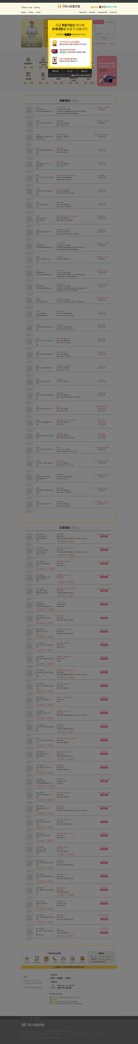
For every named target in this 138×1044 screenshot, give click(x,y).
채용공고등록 (82, 12)
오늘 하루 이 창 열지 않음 (80, 75)
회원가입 (55, 71)
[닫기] (89, 75)
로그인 (69, 71)
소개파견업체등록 (102, 12)
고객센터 (38, 12)
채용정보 (23, 12)
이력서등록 (92, 12)
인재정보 (30, 12)
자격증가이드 (113, 12)
